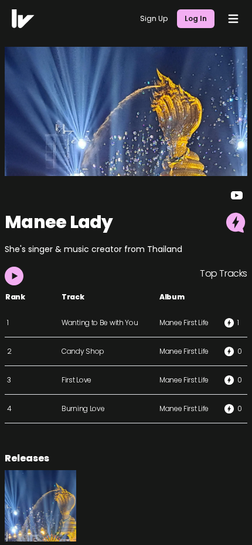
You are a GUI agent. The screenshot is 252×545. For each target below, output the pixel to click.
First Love (76, 380)
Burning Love (83, 408)
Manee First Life (184, 322)
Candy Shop (83, 351)
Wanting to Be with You (100, 322)
